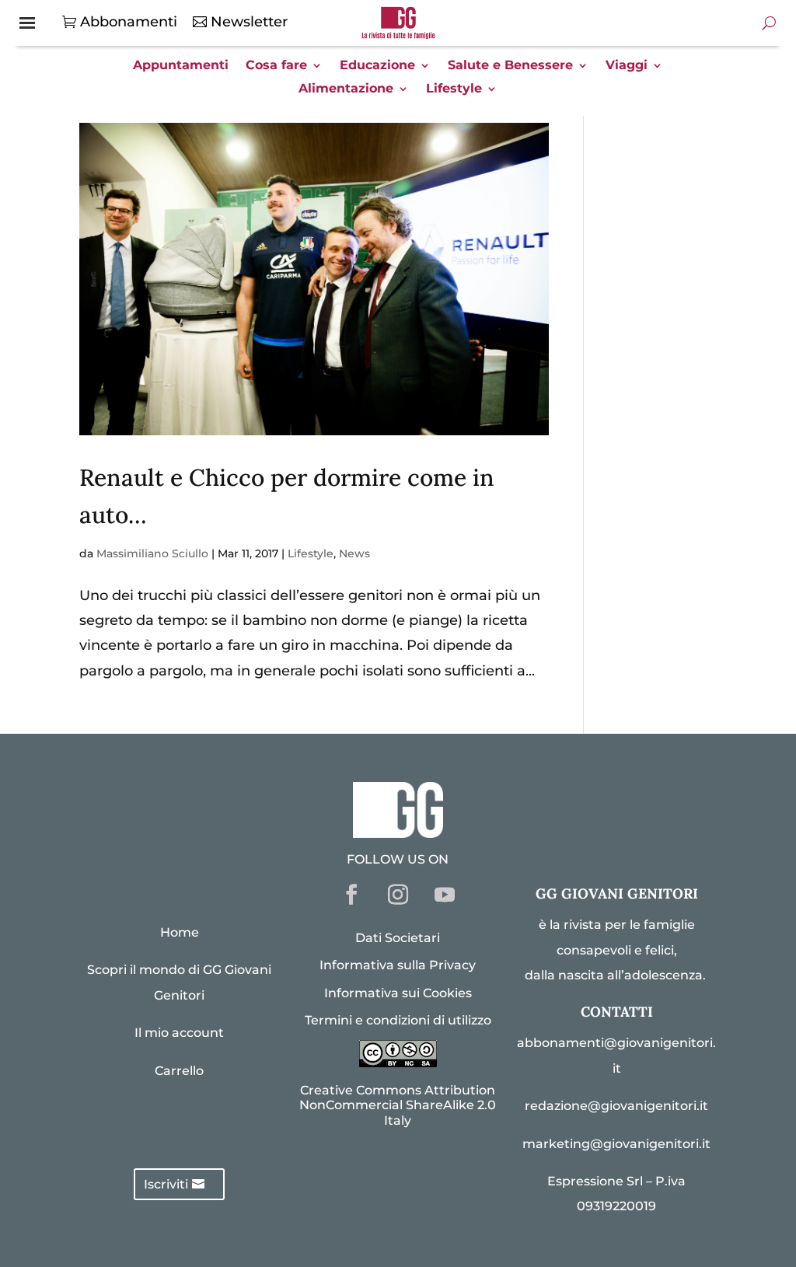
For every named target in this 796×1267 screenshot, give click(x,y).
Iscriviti (166, 1184)
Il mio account (179, 1032)
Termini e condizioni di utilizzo (398, 1020)
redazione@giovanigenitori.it (616, 1105)
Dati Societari (397, 937)
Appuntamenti (181, 66)
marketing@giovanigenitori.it (616, 1143)
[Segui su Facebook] (351, 894)
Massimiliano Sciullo (152, 553)
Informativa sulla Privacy (397, 965)
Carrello (179, 1070)
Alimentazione (345, 89)
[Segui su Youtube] (444, 894)
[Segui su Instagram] (398, 894)
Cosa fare (276, 66)
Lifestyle (454, 89)
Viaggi (627, 66)
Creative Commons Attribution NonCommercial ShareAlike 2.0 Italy (397, 1105)
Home (179, 932)
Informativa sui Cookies (398, 993)
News (354, 553)
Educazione (377, 66)
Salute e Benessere (510, 66)
